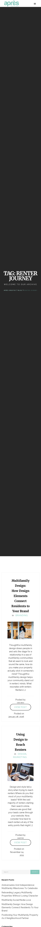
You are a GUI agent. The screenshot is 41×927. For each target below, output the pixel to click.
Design (22, 754)
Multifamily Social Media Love (16, 900)
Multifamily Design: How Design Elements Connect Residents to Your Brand (20, 907)
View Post (20, 707)
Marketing (20, 757)
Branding (21, 615)
